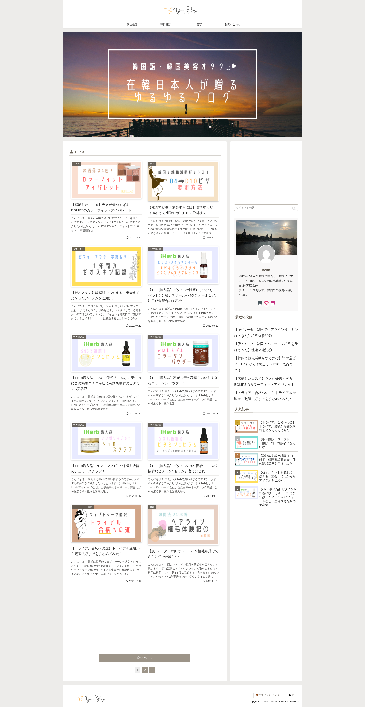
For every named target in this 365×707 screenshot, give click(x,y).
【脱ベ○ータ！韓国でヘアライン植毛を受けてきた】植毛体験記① (266, 347)
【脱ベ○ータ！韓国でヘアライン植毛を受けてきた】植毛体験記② (266, 333)
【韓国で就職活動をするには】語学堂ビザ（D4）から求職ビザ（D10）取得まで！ (265, 364)
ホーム (296, 695)
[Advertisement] (107, 614)
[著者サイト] (260, 303)
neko (266, 270)
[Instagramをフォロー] (266, 303)
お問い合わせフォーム (271, 695)
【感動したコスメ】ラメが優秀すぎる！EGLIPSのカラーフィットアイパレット (265, 382)
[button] (294, 208)
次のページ (145, 658)
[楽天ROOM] (273, 303)
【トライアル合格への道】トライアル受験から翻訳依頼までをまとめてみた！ (265, 396)
